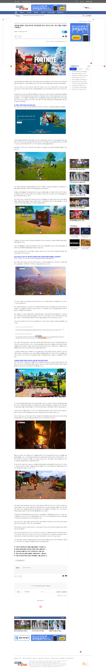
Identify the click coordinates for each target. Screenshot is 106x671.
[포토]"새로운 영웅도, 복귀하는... (21, 630)
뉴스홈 (80, 21)
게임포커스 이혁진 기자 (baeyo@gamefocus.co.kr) (56, 41)
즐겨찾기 (18, 1)
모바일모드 (88, 1)
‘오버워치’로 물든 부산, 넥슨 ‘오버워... (78, 56)
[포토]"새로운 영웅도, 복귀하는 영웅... (77, 148)
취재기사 (73, 48)
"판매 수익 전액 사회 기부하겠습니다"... (78, 186)
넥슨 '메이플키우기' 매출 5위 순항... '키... (79, 64)
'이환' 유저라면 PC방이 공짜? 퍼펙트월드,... (80, 50)
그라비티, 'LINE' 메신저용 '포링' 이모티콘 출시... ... (33, 15)
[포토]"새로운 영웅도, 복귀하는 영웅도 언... (79, 60)
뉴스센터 (84, 21)
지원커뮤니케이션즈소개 (26, 1)
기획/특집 (89, 21)
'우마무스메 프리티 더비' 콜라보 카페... (78, 161)
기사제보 (63, 658)
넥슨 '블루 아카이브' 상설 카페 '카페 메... (79, 68)
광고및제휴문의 (70, 658)
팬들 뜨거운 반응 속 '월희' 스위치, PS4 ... (79, 52)
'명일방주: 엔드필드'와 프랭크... (55, 630)
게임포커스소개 (18, 658)
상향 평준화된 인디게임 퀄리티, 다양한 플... (80, 54)
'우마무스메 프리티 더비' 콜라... (38, 630)
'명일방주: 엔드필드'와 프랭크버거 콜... (78, 174)
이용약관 (35, 658)
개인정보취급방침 (27, 658)
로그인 (76, 1)
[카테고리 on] (16, 12)
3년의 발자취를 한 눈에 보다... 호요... (77, 199)
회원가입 (81, 1)
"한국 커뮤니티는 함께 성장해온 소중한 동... (80, 62)
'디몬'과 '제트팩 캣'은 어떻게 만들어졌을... (79, 66)
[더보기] (89, 45)
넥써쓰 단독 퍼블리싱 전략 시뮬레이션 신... (80, 58)
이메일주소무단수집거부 (45, 658)
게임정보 (87, 48)
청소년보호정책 (55, 658)
